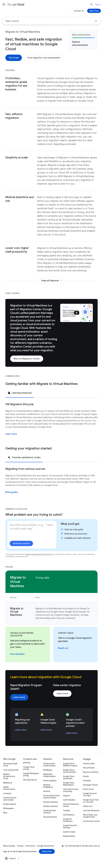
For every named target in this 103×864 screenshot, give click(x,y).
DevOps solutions (50, 806)
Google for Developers (68, 820)
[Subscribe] (47, 851)
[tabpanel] (51, 422)
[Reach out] (63, 648)
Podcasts (87, 781)
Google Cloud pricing (28, 768)
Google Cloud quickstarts (68, 777)
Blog (5, 813)
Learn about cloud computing (70, 790)
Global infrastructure (9, 788)
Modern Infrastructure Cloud (9, 776)
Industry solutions (50, 802)
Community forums (91, 821)
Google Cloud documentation (69, 771)
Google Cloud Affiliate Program (70, 764)
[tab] (19, 392)
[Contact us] (79, 11)
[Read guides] (11, 492)
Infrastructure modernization (49, 764)
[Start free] (94, 11)
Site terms (30, 846)
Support (66, 795)
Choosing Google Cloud (10, 764)
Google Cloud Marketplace (68, 784)
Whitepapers (8, 808)
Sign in (98, 4)
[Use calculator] (17, 654)
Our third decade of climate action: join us (82, 846)
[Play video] (76, 313)
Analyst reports (9, 804)
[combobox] (12, 858)
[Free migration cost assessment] (43, 58)
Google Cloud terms (45, 846)
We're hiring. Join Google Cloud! (90, 816)
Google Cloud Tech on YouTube (91, 801)
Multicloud (7, 783)
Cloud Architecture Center (71, 805)
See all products (30, 780)
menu (3, 4)
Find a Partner (89, 768)
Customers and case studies (9, 799)
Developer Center (90, 785)
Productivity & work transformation (51, 796)
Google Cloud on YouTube (90, 794)
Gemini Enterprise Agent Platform (39, 554)
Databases (47, 770)
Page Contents (12, 21)
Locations (7, 793)
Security (46, 791)
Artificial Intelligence (48, 786)
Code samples (69, 800)
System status (69, 832)
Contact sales (89, 763)
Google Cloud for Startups (70, 826)
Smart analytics (49, 781)
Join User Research (91, 810)
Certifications (68, 815)
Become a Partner (90, 772)
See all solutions (50, 817)
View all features (50, 280)
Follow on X (88, 806)
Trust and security (10, 770)
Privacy (20, 846)
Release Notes (69, 836)
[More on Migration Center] (26, 359)
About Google (9, 846)
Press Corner (88, 789)
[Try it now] (13, 58)
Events (86, 776)
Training (66, 810)
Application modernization (49, 775)
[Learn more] (11, 434)
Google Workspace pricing (31, 774)
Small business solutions (49, 811)
